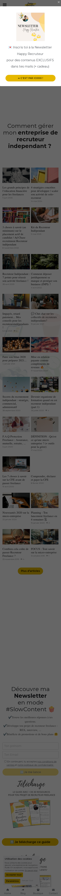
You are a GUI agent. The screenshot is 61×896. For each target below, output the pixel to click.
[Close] (58, 2)
